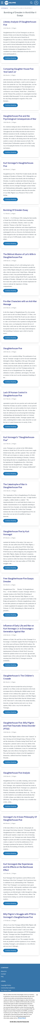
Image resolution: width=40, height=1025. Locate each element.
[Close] (37, 995)
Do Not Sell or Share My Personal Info (19, 1021)
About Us (4, 971)
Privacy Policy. (22, 1018)
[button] (2, 3)
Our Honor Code (6, 990)
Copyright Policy (6, 985)
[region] (20, 1008)
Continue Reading (10, 58)
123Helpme (4, 8)
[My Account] (37, 3)
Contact (3, 974)
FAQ (2, 976)
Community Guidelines (8, 988)
